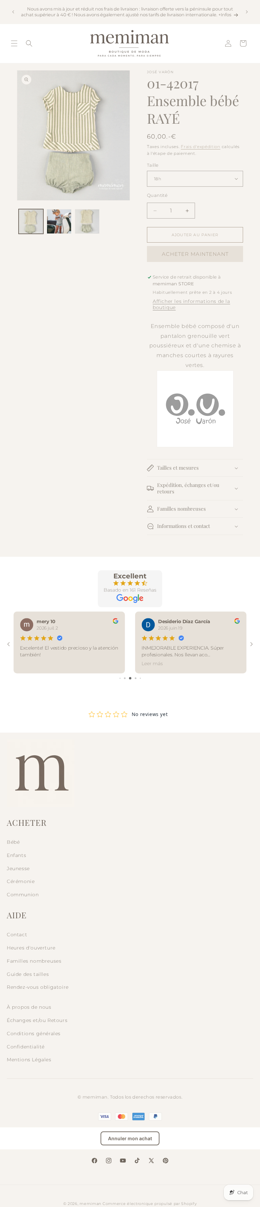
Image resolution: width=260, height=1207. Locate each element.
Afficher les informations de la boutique (191, 304)
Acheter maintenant (195, 254)
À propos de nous (29, 1007)
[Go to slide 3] (130, 678)
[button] (14, 43)
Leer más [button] (152, 663)
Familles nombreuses (34, 961)
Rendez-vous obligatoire (38, 987)
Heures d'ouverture (31, 948)
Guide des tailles (28, 974)
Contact (17, 935)
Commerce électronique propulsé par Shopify (150, 1203)
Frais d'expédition (200, 146)
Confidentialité (26, 1047)
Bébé (13, 842)
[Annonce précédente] (13, 11)
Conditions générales (34, 1033)
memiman (90, 1203)
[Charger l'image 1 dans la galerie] (31, 221)
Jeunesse (18, 868)
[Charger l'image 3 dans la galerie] (87, 221)
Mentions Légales (29, 1060)
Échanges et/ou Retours (37, 1020)
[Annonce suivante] (246, 11)
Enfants (16, 855)
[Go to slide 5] (140, 678)
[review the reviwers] (115, 622)
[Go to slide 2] (125, 678)
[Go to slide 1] (120, 678)
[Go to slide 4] (135, 678)
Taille (152, 165)
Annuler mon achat (130, 1138)
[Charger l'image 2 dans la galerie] (59, 221)
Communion (23, 895)
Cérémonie (21, 881)
